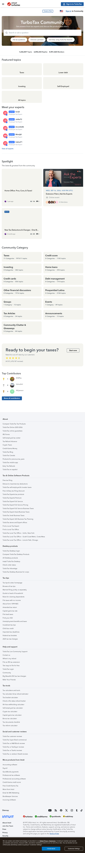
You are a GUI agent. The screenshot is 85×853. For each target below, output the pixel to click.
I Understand (51, 848)
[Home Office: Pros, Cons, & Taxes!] (22, 187)
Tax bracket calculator (10, 697)
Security (5, 836)
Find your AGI (8, 618)
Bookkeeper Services (10, 796)
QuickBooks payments (10, 772)
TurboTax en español (10, 469)
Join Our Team (7, 826)
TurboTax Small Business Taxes (13, 515)
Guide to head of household (13, 593)
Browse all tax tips (9, 586)
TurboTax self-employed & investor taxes (17, 487)
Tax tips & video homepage (12, 583)
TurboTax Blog (8, 452)
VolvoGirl (19, 384)
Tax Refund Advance (10, 441)
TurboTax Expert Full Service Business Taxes (18, 508)
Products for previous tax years (13, 459)
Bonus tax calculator (10, 719)
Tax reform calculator (10, 726)
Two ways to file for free (11, 666)
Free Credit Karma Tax (10, 786)
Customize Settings (74, 848)
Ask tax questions (19, 40)
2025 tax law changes (10, 639)
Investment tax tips (9, 625)
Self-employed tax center (11, 438)
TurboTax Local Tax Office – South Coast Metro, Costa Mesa (24, 537)
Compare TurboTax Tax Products (14, 424)
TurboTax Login (8, 669)
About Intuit (6, 823)
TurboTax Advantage (10, 568)
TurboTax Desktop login (11, 551)
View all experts (7, 149)
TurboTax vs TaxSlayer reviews (13, 747)
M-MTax (19, 378)
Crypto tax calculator (10, 712)
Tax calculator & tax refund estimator (15, 694)
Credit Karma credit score (12, 782)
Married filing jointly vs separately (15, 590)
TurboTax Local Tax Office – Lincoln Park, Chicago (20, 540)
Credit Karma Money (10, 448)
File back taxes (8, 614)
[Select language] (61, 11)
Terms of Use (54, 834)
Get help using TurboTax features (60, 40)
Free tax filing (7, 480)
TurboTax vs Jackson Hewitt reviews (15, 754)
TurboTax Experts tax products (13, 494)
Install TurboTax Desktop (11, 561)
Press (4, 829)
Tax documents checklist (11, 722)
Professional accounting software (14, 779)
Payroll (5, 768)
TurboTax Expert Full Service (13, 501)
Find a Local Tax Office (11, 529)
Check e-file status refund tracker (14, 701)
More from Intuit (8, 789)
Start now (73, 350)
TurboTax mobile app (10, 462)
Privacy (5, 833)
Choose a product (37, 40)
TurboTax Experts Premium (12, 498)
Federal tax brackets (10, 635)
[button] (47, 11)
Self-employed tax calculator (13, 708)
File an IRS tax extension (11, 662)
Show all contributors (12, 398)
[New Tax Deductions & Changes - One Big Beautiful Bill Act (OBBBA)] (22, 223)
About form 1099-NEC (10, 604)
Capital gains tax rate (10, 611)
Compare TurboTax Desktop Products (16, 554)
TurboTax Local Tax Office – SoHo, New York (18, 533)
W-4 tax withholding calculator (13, 704)
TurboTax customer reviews (12, 736)
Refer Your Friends (9, 680)
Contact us (6, 655)
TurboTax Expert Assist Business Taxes (16, 512)
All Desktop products (10, 558)
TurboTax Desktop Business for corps (16, 572)
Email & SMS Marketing (11, 793)
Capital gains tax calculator (12, 715)
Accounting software (10, 765)
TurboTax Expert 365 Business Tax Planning (18, 519)
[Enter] (6, 33)
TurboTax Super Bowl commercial (15, 740)
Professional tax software (11, 775)
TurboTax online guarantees (12, 431)
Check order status (9, 565)
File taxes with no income (12, 600)
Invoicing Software (9, 800)
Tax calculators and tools (11, 690)
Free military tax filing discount (13, 491)
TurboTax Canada (9, 455)
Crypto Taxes (7, 445)
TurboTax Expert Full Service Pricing (15, 505)
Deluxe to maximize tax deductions (15, 484)
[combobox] (42, 33)
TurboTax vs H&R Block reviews (14, 743)
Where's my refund (9, 659)
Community (7, 673)
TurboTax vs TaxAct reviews (12, 750)
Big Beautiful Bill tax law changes (14, 676)
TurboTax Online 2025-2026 (12, 427)
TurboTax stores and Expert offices (15, 522)
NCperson (19, 390)
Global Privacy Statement (48, 841)
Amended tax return (10, 607)
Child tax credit (8, 628)
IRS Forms (6, 434)
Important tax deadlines (11, 632)
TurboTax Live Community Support (15, 651)
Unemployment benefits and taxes (15, 621)
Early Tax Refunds (9, 466)
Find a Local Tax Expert (11, 526)
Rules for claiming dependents (13, 597)
